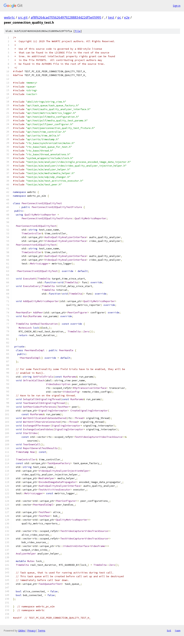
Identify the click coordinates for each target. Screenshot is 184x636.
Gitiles (21, 630)
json (177, 630)
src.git (23, 17)
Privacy (31, 630)
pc (119, 17)
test (111, 17)
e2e (127, 17)
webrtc (9, 17)
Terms (41, 630)
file (77, 31)
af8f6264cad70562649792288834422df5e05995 (66, 17)
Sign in (176, 5)
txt (169, 630)
